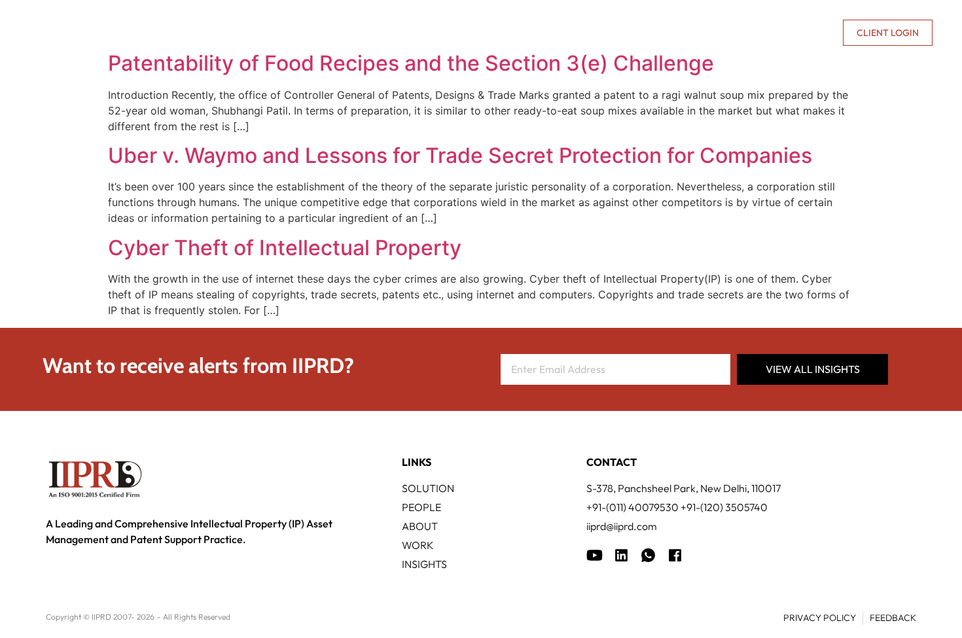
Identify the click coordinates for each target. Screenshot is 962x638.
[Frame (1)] (621, 555)
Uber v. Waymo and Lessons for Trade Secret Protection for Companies (460, 155)
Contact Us (801, 33)
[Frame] (648, 555)
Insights (664, 33)
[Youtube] (594, 555)
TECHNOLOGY (449, 33)
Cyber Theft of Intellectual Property (284, 247)
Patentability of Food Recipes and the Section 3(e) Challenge (411, 63)
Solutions (363, 33)
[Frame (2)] (675, 555)
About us (720, 33)
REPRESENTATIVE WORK (561, 33)
